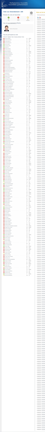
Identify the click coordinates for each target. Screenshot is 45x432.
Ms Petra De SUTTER (8, 243)
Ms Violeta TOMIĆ (7, 250)
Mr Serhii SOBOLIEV (8, 234)
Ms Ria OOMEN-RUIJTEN (8, 196)
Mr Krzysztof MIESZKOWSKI (9, 183)
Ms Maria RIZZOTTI (7, 214)
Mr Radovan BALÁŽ (7, 48)
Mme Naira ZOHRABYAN (8, 275)
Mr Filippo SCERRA (7, 221)
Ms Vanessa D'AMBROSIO (8, 86)
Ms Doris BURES (7, 74)
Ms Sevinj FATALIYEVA (8, 108)
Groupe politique (17, 36)
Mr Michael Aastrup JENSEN (9, 144)
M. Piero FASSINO (7, 106)
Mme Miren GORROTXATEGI (9, 122)
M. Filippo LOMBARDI (8, 170)
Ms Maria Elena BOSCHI (8, 63)
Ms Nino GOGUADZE (8, 121)
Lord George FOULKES (8, 112)
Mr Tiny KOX (6, 154)
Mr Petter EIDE (7, 99)
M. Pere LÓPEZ (7, 172)
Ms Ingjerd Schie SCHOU (8, 227)
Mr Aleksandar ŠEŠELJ (8, 230)
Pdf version (40, 17)
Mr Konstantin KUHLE (8, 156)
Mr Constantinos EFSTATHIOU (9, 96)
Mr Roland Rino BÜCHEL (8, 71)
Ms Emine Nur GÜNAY (8, 125)
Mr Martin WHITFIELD (8, 266)
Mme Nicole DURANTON (8, 93)
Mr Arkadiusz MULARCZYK (9, 188)
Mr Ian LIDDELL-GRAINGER (9, 167)
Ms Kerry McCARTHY (8, 182)
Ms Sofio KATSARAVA (8, 147)
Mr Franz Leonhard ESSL (8, 102)
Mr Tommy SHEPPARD (8, 233)
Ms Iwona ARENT (7, 44)
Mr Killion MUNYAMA (8, 189)
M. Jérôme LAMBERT (8, 160)
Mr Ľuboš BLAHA (7, 58)
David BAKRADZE (11, 23)
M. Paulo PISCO (7, 204)
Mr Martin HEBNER (7, 131)
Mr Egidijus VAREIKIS (8, 260)
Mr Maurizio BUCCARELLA (9, 70)
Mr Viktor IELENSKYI (8, 140)
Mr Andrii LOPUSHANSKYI (9, 173)
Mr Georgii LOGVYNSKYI (8, 169)
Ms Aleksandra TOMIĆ (8, 249)
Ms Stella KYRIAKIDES (8, 157)
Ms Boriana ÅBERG (7, 38)
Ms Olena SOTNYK (7, 237)
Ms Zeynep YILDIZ (7, 272)
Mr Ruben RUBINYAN (8, 215)
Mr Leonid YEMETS (7, 269)
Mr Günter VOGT (7, 265)
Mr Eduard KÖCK (7, 150)
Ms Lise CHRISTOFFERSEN (9, 83)
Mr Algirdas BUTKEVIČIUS (8, 76)
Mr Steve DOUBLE (7, 90)
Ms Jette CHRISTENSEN (8, 80)
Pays (13, 36)
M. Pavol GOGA (7, 119)
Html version (38, 17)
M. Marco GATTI (7, 115)
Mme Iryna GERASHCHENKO (9, 118)
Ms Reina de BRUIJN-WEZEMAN (9, 67)
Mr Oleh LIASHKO (7, 166)
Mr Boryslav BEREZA (8, 51)
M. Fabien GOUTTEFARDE (9, 124)
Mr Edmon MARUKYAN (8, 179)
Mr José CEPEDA (7, 77)
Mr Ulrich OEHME (7, 195)
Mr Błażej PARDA (7, 202)
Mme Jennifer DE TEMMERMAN (9, 89)
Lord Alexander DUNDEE (8, 92)
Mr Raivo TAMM (7, 246)
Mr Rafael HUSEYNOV (8, 138)
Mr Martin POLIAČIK (8, 205)
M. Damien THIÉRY (7, 247)
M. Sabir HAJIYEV (7, 128)
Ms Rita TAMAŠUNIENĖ (8, 244)
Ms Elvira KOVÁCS (7, 153)
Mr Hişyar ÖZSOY (7, 199)
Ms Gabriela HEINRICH (8, 134)
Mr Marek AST (7, 47)
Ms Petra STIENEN (7, 240)
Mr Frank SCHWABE (8, 228)
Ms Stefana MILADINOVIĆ (8, 185)
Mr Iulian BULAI (7, 73)
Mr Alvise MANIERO (7, 176)
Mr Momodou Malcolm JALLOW (9, 141)
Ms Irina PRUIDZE (7, 208)
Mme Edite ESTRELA (8, 103)
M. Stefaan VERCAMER (8, 263)
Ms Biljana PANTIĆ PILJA (8, 201)
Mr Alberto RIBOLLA (8, 211)
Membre (9, 36)
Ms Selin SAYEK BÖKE (8, 220)
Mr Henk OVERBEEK (8, 198)
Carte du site (3, 0)
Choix (23, 36)
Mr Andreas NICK (7, 192)
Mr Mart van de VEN (8, 262)
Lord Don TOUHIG (7, 253)
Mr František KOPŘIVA (8, 151)
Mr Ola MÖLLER (7, 186)
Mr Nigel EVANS (7, 105)
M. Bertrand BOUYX (7, 64)
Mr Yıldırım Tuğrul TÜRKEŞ (9, 256)
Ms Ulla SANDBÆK (7, 218)
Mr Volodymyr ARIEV (8, 45)
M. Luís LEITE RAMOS (8, 163)
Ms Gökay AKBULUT (8, 41)
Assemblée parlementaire (15, 4)
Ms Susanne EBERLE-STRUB (9, 95)
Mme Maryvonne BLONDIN (9, 60)
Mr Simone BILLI (7, 57)
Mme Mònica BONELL (8, 61)
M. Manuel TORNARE (8, 252)
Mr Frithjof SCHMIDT (8, 224)
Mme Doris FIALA (7, 109)
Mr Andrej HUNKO (7, 137)
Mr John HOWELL (7, 135)
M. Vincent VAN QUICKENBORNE (10, 259)
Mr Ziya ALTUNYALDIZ (8, 42)
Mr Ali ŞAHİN (6, 217)
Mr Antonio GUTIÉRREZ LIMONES (10, 127)
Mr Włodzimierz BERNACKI (9, 54)
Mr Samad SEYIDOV (8, 231)
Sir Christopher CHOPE (8, 79)
